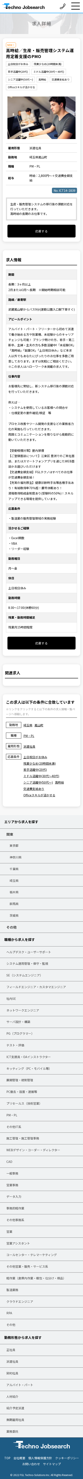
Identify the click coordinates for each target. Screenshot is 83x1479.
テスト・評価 (15, 1045)
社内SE (11, 998)
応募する (41, 231)
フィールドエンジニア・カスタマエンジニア (36, 987)
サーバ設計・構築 (18, 1022)
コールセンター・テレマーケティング (31, 1255)
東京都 (14, 845)
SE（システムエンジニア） (24, 975)
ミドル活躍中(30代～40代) (41, 776)
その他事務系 (15, 1220)
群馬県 (14, 904)
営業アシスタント (18, 1243)
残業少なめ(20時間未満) (39, 763)
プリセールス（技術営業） (24, 1103)
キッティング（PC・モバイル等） (29, 1068)
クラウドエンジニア (19, 1301)
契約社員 (12, 1373)
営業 (9, 1231)
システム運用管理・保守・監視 (27, 963)
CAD (9, 1161)
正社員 (10, 1350)
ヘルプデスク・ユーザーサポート (28, 952)
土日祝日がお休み (35, 757)
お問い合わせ (31, 1464)
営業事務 (12, 1185)
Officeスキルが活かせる (39, 795)
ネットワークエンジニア (22, 1010)
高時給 (59, 782)
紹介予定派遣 (15, 1408)
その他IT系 (13, 1127)
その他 (11, 927)
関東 (9, 834)
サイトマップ (52, 1464)
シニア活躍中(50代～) (38, 782)
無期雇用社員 (15, 1420)
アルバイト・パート (19, 1385)
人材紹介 (12, 1396)
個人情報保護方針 (40, 1458)
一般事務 (12, 1173)
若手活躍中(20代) (35, 769)
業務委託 (12, 1431)
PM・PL (28, 736)
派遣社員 (29, 746)
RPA (9, 1313)
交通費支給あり (33, 789)
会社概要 (19, 1458)
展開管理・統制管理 (19, 1080)
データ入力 (13, 1196)
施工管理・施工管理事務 (22, 1138)
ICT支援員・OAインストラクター (28, 1057)
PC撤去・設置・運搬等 (21, 1092)
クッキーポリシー (67, 1458)
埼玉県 (27, 725)
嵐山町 (38, 725)
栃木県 (14, 892)
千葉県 (14, 869)
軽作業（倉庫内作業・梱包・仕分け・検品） (36, 1278)
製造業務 (12, 1290)
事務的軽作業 (15, 1208)
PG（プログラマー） (20, 1033)
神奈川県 (15, 857)
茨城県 (14, 915)
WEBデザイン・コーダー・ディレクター (33, 1150)
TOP (7, 1458)
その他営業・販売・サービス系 (27, 1266)
